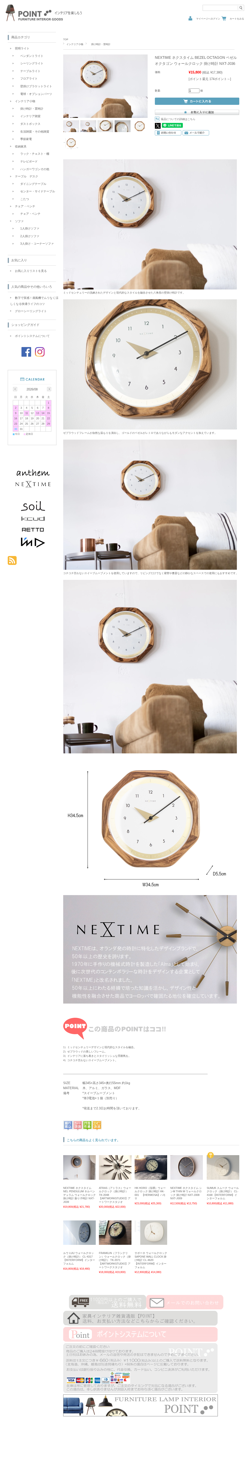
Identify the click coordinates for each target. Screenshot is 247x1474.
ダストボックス (29, 124)
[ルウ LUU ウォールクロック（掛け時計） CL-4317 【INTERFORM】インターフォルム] (79, 1242)
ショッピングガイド (25, 325)
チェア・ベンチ (25, 206)
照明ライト (22, 48)
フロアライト (27, 78)
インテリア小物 (74, 44)
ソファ (19, 221)
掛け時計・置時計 (99, 44)
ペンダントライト (30, 56)
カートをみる (237, 18)
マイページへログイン (208, 18)
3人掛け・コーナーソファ (35, 243)
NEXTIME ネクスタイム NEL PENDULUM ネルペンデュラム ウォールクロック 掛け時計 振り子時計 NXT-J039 (79, 1194)
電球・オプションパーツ (34, 94)
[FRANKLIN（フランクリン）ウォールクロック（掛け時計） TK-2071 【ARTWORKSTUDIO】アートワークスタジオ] (115, 1242)
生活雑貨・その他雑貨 (33, 131)
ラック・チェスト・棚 (33, 153)
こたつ (23, 199)
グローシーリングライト (31, 311)
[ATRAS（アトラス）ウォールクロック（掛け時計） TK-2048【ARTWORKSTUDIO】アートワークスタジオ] (115, 1177)
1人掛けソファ (28, 228)
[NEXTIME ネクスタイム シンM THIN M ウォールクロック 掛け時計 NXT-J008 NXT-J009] (186, 1177)
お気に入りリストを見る (31, 271)
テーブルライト (29, 71)
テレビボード (27, 161)
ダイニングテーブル (31, 184)
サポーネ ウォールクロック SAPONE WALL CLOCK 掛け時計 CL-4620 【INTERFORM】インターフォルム (151, 1260)
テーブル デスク (26, 176)
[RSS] (12, 562)
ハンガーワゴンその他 (33, 169)
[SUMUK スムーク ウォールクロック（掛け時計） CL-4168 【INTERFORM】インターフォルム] (223, 1177)
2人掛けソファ (28, 236)
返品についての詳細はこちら (178, 119)
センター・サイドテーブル (36, 191)
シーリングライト (30, 63)
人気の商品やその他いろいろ (31, 286)
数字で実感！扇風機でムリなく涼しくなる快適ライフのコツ (34, 301)
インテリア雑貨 (29, 116)
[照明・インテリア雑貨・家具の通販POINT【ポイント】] (44, 21)
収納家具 (21, 146)
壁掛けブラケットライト (34, 86)
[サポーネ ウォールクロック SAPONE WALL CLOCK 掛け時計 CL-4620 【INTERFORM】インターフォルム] (151, 1242)
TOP (65, 39)
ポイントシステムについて (32, 336)
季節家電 (24, 139)
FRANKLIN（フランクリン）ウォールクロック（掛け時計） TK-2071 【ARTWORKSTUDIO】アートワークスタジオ (115, 1260)
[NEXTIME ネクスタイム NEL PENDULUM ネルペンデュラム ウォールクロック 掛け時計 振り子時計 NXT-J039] (79, 1177)
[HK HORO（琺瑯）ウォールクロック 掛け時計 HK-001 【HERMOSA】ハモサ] (151, 1177)
